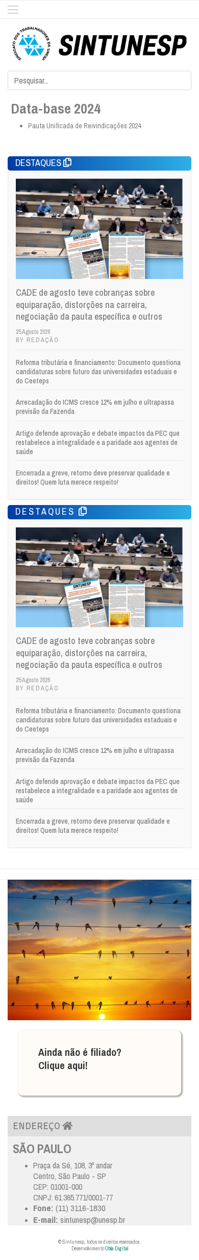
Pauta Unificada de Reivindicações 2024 (84, 125)
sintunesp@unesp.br (92, 1219)
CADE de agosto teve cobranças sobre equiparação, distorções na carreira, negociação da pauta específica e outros (89, 304)
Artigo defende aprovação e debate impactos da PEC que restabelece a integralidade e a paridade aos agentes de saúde (98, 442)
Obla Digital (116, 1248)
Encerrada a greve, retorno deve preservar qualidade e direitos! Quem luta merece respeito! (93, 477)
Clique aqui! (63, 1065)
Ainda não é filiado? (79, 1052)
